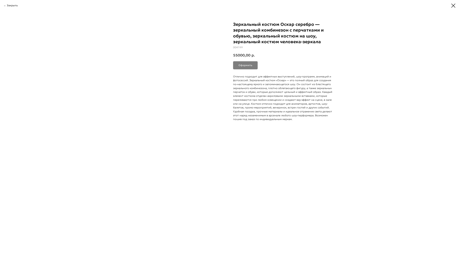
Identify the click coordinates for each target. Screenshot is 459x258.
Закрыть (12, 5)
